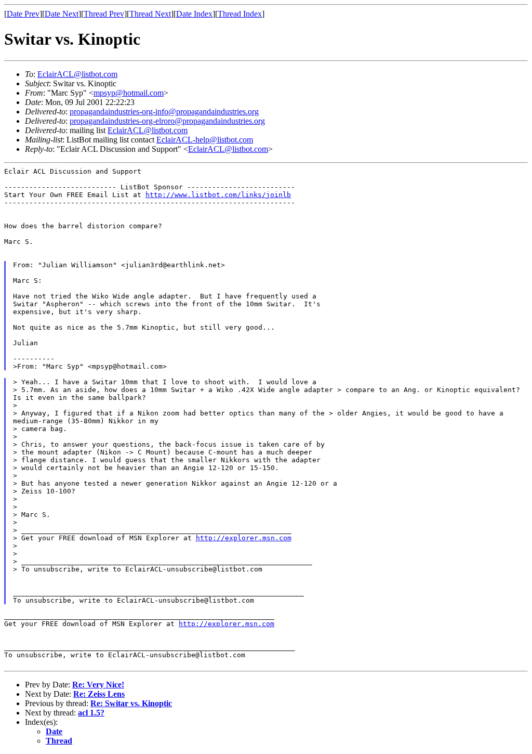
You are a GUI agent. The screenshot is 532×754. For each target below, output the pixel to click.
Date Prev (23, 13)
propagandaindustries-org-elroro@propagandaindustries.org (167, 120)
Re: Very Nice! (98, 684)
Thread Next (150, 13)
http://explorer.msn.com (243, 538)
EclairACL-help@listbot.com (204, 139)
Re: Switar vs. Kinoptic (131, 703)
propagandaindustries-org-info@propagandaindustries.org (164, 111)
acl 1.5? (91, 712)
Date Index (194, 13)
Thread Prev (104, 13)
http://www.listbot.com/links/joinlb (218, 195)
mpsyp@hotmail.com (129, 92)
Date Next (61, 13)
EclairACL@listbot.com (77, 74)
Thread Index (240, 13)
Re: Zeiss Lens (99, 694)
